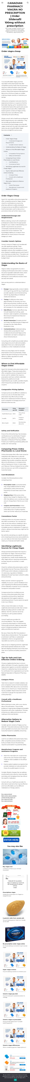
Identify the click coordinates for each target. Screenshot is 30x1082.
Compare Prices (13, 175)
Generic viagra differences (11, 1045)
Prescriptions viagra (9, 892)
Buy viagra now (8, 866)
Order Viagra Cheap (11, 138)
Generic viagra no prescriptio (12, 1019)
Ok (15, 1079)
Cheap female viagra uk (8, 797)
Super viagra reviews (9, 969)
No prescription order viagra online (14, 943)
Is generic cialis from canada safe (13, 918)
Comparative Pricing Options (17, 153)
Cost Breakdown (13, 162)
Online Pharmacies (14, 185)
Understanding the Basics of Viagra (16, 147)
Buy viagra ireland (6, 794)
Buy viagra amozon (7, 801)
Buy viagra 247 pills (7, 799)
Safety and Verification (15, 155)
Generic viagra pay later (10, 993)
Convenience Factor (14, 164)
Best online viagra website (9, 796)
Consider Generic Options (16, 144)
